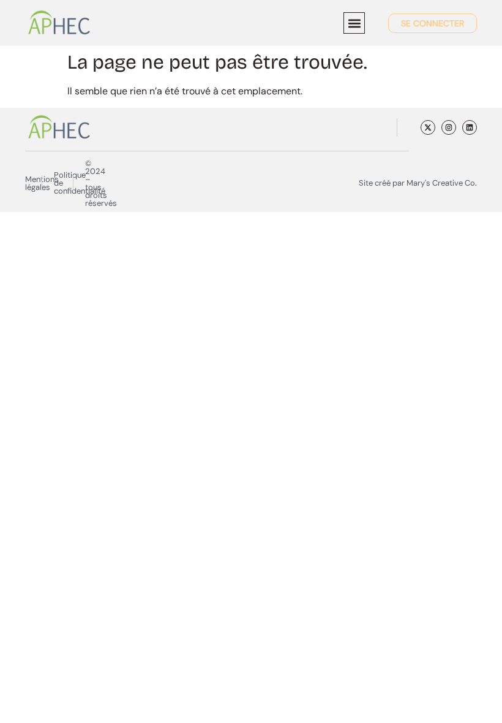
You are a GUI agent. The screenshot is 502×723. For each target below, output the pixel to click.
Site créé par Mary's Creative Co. (418, 183)
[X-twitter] (428, 127)
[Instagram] (448, 127)
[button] (354, 23)
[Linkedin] (469, 127)
